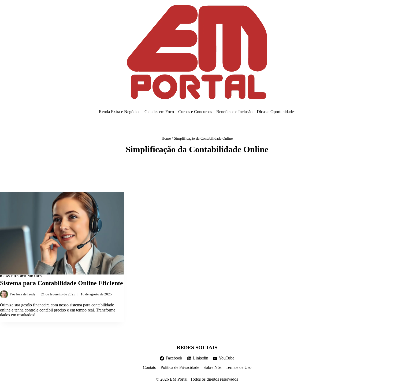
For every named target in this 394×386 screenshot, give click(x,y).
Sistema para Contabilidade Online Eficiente (61, 283)
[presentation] (62, 233)
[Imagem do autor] (4, 294)
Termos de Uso (238, 367)
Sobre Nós (212, 367)
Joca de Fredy (26, 294)
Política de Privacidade (180, 367)
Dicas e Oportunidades (276, 111)
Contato (149, 367)
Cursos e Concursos (195, 111)
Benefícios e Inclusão (234, 111)
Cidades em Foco (159, 111)
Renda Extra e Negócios (119, 111)
